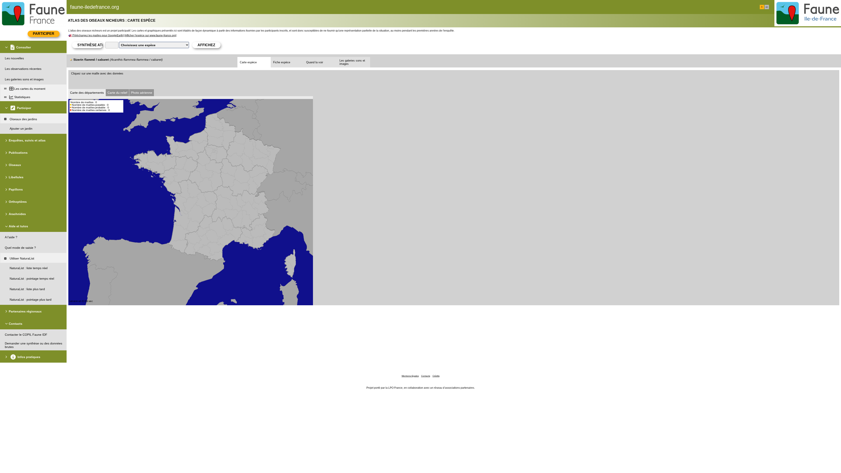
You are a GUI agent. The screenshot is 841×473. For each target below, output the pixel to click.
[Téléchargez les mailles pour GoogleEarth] (98, 35)
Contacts (425, 376)
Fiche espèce (281, 62)
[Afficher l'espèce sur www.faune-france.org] (150, 35)
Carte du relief (117, 92)
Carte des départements (87, 92)
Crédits (436, 376)
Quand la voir (314, 62)
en (767, 7)
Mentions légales (410, 376)
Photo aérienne (141, 92)
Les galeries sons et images (352, 62)
